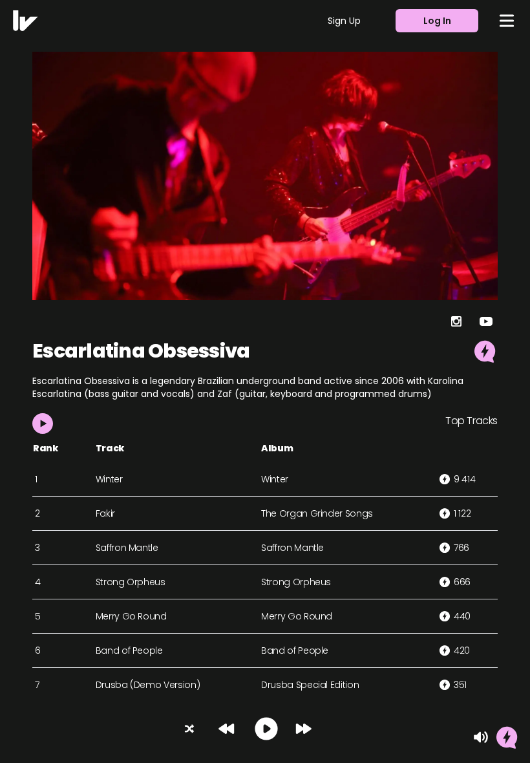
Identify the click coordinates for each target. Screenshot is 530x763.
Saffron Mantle (127, 547)
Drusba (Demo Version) (148, 684)
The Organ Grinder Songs (317, 513)
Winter (109, 479)
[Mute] (481, 737)
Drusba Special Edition (310, 684)
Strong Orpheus (130, 581)
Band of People (129, 650)
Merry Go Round (131, 616)
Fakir (105, 513)
